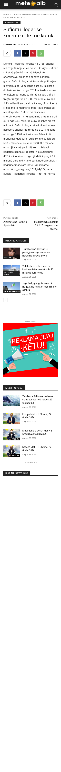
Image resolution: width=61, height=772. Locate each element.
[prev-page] (5, 300)
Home (6, 14)
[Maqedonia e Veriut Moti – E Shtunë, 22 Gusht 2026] (11, 434)
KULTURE (8, 257)
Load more (29, 462)
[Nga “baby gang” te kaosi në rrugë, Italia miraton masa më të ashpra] (11, 287)
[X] (25, 53)
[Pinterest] (33, 53)
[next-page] (11, 300)
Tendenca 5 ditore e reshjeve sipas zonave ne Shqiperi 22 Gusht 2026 (37, 399)
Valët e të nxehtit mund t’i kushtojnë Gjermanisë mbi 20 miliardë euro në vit (37, 269)
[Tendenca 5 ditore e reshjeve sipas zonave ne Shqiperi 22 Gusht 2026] (11, 400)
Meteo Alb (11, 44)
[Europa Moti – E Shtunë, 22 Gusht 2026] (11, 418)
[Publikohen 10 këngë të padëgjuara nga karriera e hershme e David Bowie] (11, 253)
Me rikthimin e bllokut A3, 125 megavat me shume (46, 225)
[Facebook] (17, 53)
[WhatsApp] (40, 53)
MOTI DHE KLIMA (8, 274)
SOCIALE (15, 14)
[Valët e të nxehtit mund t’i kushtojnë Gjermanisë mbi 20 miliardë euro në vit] (11, 270)
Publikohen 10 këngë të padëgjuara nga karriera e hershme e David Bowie (36, 252)
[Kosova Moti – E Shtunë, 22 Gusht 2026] (11, 451)
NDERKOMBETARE (30, 14)
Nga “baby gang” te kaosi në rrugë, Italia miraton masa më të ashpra (39, 286)
